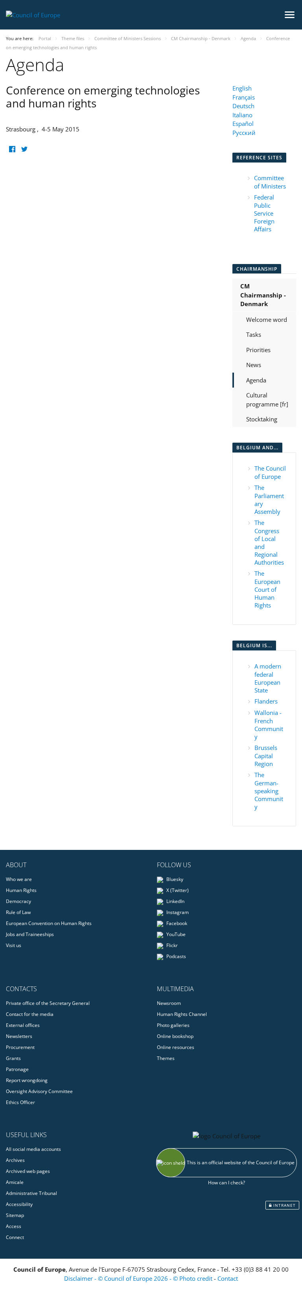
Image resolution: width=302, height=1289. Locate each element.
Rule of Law (18, 912)
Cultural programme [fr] (267, 399)
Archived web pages (28, 1171)
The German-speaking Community (268, 791)
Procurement (20, 1047)
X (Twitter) (177, 890)
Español (243, 123)
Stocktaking (261, 419)
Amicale (15, 1182)
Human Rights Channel (182, 1014)
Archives (15, 1160)
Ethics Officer (20, 1102)
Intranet (284, 1205)
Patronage (17, 1069)
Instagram (177, 912)
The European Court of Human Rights (267, 589)
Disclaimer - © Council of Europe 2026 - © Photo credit (139, 1278)
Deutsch (243, 106)
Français (243, 97)
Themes (166, 1058)
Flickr (171, 945)
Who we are (19, 879)
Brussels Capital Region (265, 756)
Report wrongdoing (27, 1080)
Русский (244, 133)
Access (13, 1226)
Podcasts (175, 956)
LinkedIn (174, 901)
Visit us (13, 945)
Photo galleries (173, 1025)
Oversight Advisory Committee (39, 1091)
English (242, 88)
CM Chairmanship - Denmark (263, 295)
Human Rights (21, 890)
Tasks (253, 334)
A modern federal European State (267, 678)
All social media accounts (33, 1149)
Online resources (175, 1047)
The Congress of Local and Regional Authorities (269, 542)
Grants (13, 1058)
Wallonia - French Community (268, 725)
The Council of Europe (270, 472)
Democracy (18, 901)
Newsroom (169, 1003)
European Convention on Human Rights (49, 923)
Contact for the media (29, 1014)
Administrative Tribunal (31, 1193)
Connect (15, 1237)
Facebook (176, 923)
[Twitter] (24, 149)
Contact (227, 1278)
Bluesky (174, 879)
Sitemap (15, 1215)
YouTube (175, 934)
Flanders (266, 701)
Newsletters (19, 1036)
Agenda (256, 380)
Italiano (242, 115)
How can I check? (226, 1182)
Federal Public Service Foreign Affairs (264, 213)
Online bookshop (175, 1036)
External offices (23, 1025)
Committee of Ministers (270, 182)
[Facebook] (12, 149)
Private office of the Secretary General (48, 1003)
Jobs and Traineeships (30, 934)
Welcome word (266, 319)
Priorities (258, 350)
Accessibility (19, 1204)
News (253, 365)
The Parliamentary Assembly (269, 499)
